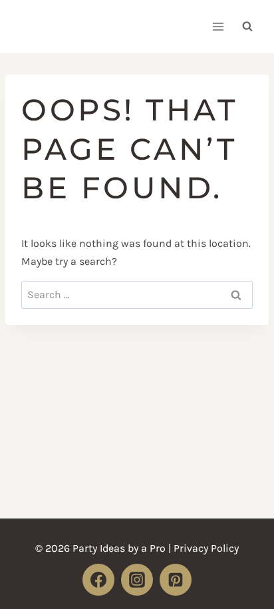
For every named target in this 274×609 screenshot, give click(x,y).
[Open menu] (218, 26)
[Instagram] (137, 580)
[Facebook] (98, 580)
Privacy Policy (206, 548)
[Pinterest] (176, 580)
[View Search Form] (247, 26)
